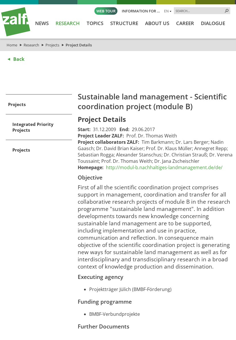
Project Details (79, 45)
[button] (227, 10)
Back (18, 59)
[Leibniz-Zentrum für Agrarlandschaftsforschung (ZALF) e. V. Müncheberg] (15, 34)
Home (12, 45)
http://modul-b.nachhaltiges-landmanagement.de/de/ (164, 167)
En (166, 11)
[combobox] (200, 11)
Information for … (141, 11)
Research (31, 45)
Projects (52, 45)
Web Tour (105, 11)
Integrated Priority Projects (33, 127)
